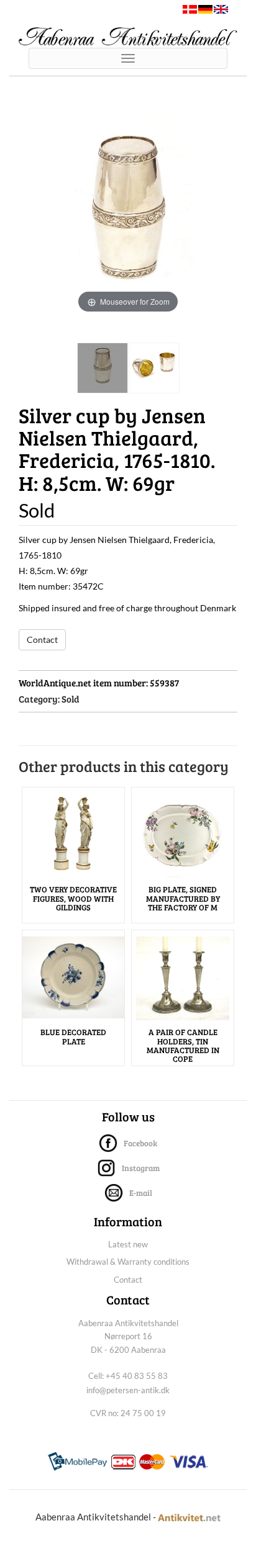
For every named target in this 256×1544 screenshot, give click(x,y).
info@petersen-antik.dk (128, 1390)
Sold (71, 699)
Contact (42, 639)
